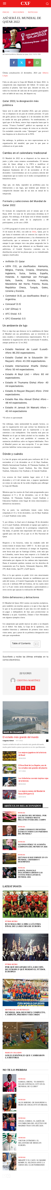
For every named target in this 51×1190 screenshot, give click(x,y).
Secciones (18, 12)
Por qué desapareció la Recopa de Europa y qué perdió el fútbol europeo (25, 969)
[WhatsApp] (37, 63)
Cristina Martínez (28, 680)
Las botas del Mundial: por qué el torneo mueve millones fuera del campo (32, 818)
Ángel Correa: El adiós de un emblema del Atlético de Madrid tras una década (32, 1123)
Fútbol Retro (11, 921)
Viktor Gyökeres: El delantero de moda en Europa (29, 1143)
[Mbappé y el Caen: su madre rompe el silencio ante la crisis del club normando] (9, 1161)
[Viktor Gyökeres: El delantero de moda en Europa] (9, 1142)
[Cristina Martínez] (13, 680)
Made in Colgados (13, 732)
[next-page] (8, 1176)
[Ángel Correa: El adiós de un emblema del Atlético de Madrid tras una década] (9, 1122)
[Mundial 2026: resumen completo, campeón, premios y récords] (25, 992)
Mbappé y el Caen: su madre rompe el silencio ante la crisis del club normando (32, 1162)
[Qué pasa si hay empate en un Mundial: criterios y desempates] (9, 858)
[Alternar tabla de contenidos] (35, 644)
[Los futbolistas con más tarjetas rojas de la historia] (9, 782)
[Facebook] (14, 63)
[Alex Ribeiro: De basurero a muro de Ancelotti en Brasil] (9, 1103)
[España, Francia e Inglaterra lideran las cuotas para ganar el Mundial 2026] (9, 872)
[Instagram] (23, 688)
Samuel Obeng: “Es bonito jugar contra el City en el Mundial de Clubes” (31, 1084)
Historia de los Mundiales (17, 1010)
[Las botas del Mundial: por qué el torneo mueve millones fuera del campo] (9, 816)
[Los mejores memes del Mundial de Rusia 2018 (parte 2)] (9, 794)
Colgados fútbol (8, 741)
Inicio (6, 12)
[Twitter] (22, 63)
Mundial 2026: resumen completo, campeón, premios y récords (25, 1013)
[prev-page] (4, 1176)
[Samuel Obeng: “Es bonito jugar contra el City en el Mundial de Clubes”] (9, 1083)
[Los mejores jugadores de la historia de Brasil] (9, 756)
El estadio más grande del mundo (21, 737)
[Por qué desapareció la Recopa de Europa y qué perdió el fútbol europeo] (25, 947)
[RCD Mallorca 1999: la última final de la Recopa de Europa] (25, 904)
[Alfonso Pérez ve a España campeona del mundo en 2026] (9, 844)
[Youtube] (33, 688)
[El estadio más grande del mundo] (25, 717)
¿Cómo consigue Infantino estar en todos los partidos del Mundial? (33, 832)
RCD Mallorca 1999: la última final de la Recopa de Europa (23, 925)
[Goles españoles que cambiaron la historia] (25, 1035)
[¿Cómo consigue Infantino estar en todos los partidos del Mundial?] (9, 830)
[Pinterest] (29, 63)
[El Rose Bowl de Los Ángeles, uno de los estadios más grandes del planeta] (9, 769)
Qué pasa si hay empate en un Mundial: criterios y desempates (33, 860)
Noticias (33, 12)
